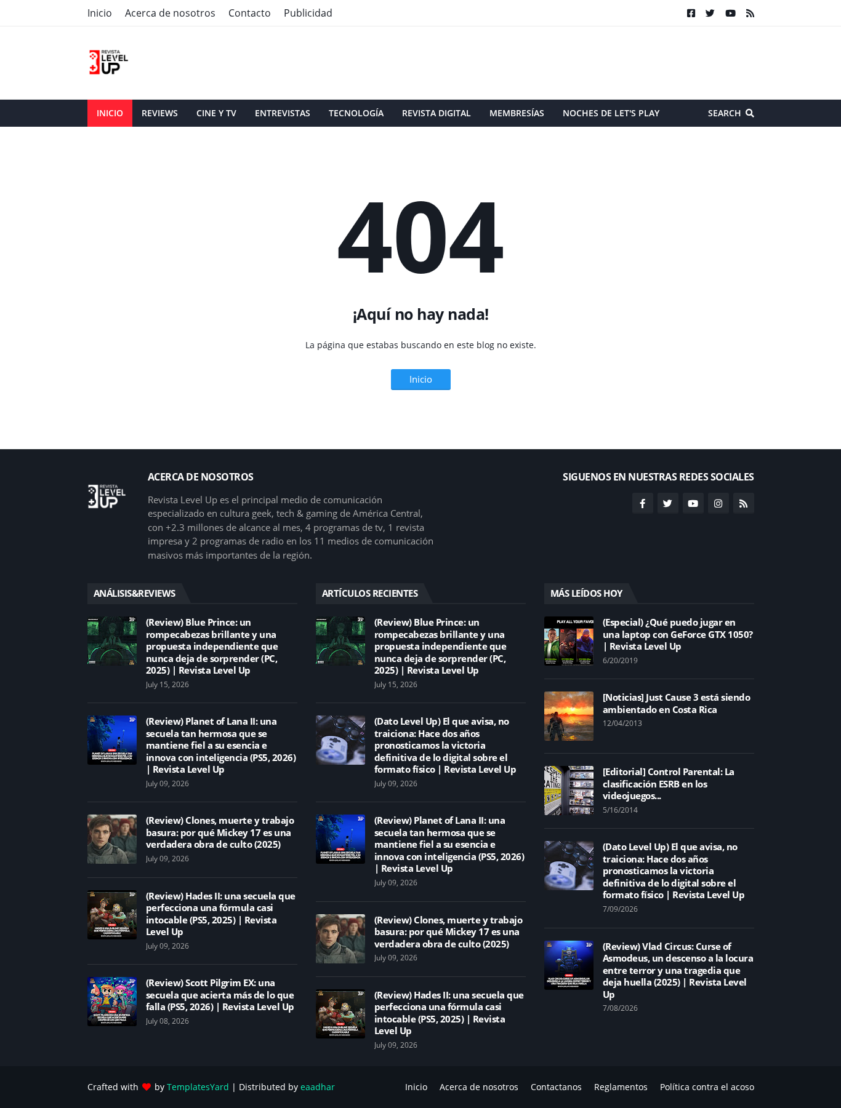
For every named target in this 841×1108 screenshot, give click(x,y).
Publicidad (308, 13)
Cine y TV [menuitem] (216, 113)
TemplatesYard (198, 1087)
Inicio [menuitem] (110, 113)
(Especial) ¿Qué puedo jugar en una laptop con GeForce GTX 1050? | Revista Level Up (678, 634)
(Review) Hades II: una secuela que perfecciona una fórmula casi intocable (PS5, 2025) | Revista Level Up (221, 914)
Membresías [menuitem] (516, 113)
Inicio (99, 13)
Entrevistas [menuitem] (282, 113)
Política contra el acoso (707, 1087)
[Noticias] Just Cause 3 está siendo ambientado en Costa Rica (676, 703)
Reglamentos (621, 1087)
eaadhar (317, 1087)
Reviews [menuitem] (160, 113)
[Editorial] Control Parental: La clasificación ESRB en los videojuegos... (668, 784)
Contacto (249, 13)
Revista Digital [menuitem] (436, 113)
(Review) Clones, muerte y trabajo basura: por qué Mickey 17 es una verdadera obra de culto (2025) (220, 832)
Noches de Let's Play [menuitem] (611, 113)
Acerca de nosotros (170, 13)
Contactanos (556, 1087)
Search (724, 113)
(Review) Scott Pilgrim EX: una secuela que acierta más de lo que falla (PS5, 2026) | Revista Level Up (220, 995)
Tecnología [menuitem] (356, 113)
